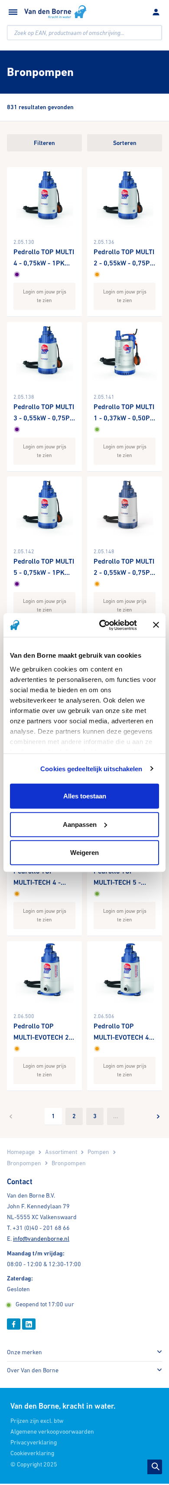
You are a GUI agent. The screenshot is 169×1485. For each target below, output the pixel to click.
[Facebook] (13, 1323)
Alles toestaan (84, 796)
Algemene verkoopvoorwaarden (52, 1431)
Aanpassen (80, 824)
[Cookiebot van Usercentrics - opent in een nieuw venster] (102, 625)
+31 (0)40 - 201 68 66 (41, 1227)
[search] (84, 32)
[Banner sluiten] (156, 625)
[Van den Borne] (55, 11)
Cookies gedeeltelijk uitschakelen (91, 768)
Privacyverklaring (33, 1442)
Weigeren (84, 852)
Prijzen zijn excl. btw (36, 1420)
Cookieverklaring (32, 1453)
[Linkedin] (29, 1323)
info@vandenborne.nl (41, 1238)
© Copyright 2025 (33, 1464)
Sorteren (124, 142)
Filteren (44, 142)
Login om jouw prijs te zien (44, 296)
